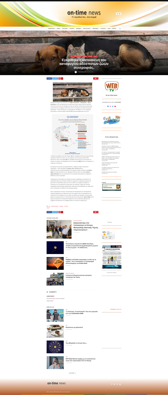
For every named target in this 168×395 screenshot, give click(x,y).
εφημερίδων (114, 272)
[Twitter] (113, 106)
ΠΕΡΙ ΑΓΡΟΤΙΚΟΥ (86, 28)
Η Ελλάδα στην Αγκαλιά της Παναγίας (109, 172)
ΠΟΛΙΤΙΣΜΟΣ (64, 28)
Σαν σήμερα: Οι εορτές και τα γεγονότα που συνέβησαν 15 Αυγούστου (110, 168)
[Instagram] (110, 106)
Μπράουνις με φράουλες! (74, 327)
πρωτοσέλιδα (110, 272)
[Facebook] (108, 106)
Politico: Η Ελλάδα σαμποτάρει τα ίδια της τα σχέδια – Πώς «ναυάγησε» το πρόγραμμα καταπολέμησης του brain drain (81, 261)
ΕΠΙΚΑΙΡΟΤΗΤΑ (51, 28)
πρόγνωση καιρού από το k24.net (108, 239)
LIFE (72, 56)
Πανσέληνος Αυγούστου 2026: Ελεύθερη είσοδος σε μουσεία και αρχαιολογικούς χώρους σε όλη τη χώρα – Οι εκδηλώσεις (82, 245)
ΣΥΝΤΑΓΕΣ (114, 28)
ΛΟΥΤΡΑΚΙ (90, 56)
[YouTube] (115, 106)
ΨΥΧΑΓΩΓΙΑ (103, 28)
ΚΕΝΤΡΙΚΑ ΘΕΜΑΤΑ (77, 56)
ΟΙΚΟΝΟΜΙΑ (78, 28)
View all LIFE (71, 373)
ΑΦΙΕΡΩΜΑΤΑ (95, 28)
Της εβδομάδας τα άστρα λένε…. (76, 343)
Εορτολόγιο (110, 222)
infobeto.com (118, 309)
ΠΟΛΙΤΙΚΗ (72, 28)
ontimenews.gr (82, 71)
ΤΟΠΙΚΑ (58, 28)
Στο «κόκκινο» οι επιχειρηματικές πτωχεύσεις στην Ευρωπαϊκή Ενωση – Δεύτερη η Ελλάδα (111, 153)
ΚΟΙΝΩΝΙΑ (85, 56)
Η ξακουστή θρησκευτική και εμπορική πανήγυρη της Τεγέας (78, 276)
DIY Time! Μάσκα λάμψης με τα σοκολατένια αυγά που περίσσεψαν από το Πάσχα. (80, 359)
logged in (54, 298)
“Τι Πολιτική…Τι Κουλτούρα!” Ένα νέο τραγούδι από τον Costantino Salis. (82, 312)
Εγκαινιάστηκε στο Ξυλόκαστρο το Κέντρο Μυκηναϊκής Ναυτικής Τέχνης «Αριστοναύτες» (86, 226)
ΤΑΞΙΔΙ (109, 28)
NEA (66, 241)
